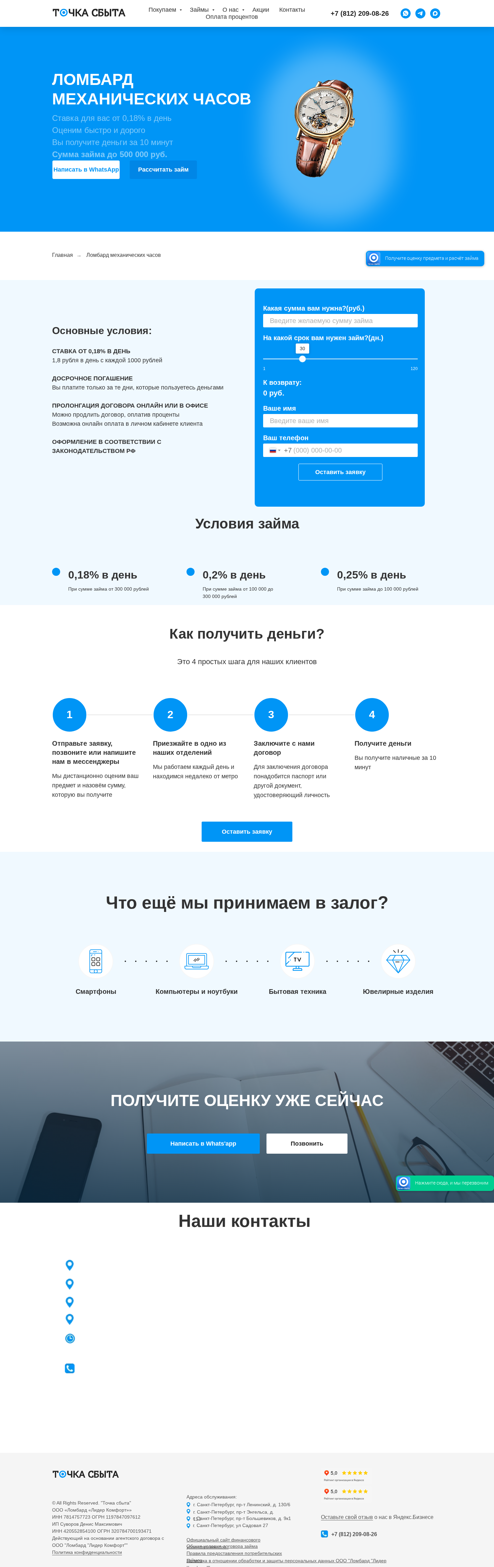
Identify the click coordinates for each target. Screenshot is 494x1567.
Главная (62, 255)
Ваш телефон (285, 438)
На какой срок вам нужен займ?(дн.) (323, 337)
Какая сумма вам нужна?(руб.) (314, 308)
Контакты (292, 9)
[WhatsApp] (406, 13)
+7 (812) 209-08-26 (122, 1370)
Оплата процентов (232, 16)
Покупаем (163, 9)
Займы (200, 9)
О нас (231, 9)
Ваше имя (279, 408)
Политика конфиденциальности (87, 1552)
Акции (260, 9)
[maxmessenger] (435, 13)
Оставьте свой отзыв (347, 1517)
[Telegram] (420, 13)
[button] (247, 832)
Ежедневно (134, 1340)
